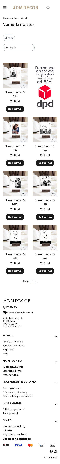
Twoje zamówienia (13, 366)
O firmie (7, 430)
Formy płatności (12, 388)
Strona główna (10, 18)
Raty (5, 353)
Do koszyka (15, 108)
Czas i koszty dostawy (15, 392)
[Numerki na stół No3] (45, 130)
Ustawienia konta (12, 370)
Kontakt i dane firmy (14, 426)
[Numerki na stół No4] (15, 184)
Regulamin (8, 349)
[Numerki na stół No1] (15, 76)
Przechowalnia (11, 374)
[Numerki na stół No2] (15, 130)
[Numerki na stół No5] (45, 184)
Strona (26, 281)
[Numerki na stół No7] (45, 238)
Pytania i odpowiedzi (14, 345)
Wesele (24, 18)
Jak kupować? (10, 413)
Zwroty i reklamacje (13, 341)
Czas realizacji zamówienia (17, 396)
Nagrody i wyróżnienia (15, 434)
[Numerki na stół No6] (15, 238)
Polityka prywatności (14, 409)
